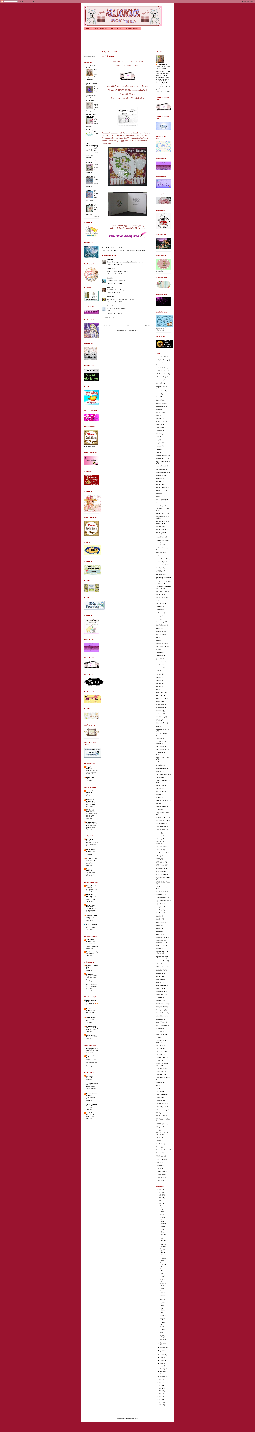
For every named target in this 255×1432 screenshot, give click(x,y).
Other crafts (159, 934)
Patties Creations (161, 945)
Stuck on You (89, 1078)
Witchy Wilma (160, 1177)
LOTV (158, 856)
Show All (97, 216)
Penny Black (159, 948)
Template (158, 1097)
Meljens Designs (161, 874)
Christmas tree (162, 1323)
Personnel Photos (161, 961)
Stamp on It (159, 1048)
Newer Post (107, 326)
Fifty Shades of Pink (162, 646)
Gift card (158, 680)
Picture (158, 964)
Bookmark (159, 430)
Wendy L (109, 287)
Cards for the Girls (161, 455)
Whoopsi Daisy (160, 1174)
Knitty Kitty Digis (161, 806)
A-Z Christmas (160, 367)
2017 (160, 1385)
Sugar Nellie (159, 1071)
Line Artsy (159, 839)
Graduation (159, 711)
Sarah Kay (159, 997)
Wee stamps (159, 1165)
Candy (158, 452)
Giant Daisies (162, 1309)
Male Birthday (160, 865)
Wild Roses (163, 1327)
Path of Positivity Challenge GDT (161, 941)
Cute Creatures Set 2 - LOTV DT (96, 106)
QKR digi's (159, 979)
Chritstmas (159, 493)
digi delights (159, 571)
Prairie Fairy (160, 976)
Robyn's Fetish (160, 991)
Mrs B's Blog (90, 100)
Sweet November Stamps (163, 1077)
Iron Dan (158, 771)
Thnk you (159, 1127)
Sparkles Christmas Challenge (91, 1094)
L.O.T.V (158, 809)
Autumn (158, 394)
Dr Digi (158, 606)
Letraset (158, 833)
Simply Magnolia (91, 1035)
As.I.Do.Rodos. (162, 64)
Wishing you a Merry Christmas (163, 1233)
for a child (159, 659)
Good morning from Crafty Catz (96, 195)
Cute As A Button (161, 552)
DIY (157, 600)
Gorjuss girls (160, 707)
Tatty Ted (159, 1091)
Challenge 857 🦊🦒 (92, 1003)
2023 (160, 1195)
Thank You (159, 1100)
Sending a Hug (160, 1010)
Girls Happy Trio (162, 1275)
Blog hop (159, 424)
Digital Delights (160, 597)
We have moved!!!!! (91, 1037)
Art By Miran (160, 383)
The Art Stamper (161, 1103)
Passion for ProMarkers (89, 840)
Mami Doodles (160, 868)
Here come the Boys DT (163, 729)
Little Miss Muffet (161, 846)
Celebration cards (161, 466)
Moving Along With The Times (92, 886)
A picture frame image (162, 363)
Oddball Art (159, 925)
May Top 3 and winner (92, 1050)
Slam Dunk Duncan (161, 1025)
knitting (158, 803)
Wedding (158, 1162)
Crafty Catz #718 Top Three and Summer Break (92, 977)
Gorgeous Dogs (160, 698)
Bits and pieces (162, 1280)
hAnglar (158, 720)
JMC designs (160, 777)
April (162, 1366)
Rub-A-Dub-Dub (161, 994)
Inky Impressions (161, 768)
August (162, 1355)
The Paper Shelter (91, 915)
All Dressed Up (160, 377)
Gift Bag (158, 677)
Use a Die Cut (90, 1012)
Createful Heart (160, 537)
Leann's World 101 (161, 820)
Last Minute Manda (162, 817)
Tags (157, 1088)
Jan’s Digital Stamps (162, 774)
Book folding (160, 427)
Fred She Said (160, 665)
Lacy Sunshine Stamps (162, 812)
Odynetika (159, 931)
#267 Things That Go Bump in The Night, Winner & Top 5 (92, 825)
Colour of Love (160, 499)
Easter (158, 616)
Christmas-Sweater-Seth (163, 1258)
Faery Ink (159, 628)
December (163, 1206)
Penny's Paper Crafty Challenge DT (162, 957)
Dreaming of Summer (96, 207)
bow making (159, 434)
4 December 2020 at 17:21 (114, 292)
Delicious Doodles (161, 565)
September (163, 1350)
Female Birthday (129, 250)
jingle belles (89, 1076)
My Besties (159, 903)
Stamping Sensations (92, 1048)
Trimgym (158, 1140)
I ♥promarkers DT (161, 749)
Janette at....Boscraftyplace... (92, 144)
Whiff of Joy (159, 1168)
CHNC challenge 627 (92, 1029)
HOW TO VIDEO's (101, 28)
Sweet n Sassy (160, 1074)
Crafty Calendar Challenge (91, 767)
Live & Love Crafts (161, 853)
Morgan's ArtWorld (161, 897)
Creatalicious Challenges (90, 800)
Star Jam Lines (160, 1057)
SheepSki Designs (161, 1013)
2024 (160, 1192)
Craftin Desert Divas (162, 513)
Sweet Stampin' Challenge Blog (90, 1009)
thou (157, 1130)
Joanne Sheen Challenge (163, 780)
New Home (159, 913)
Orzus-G (162, 1312)
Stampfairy (159, 1054)
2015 (160, 1391)
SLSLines (159, 1028)
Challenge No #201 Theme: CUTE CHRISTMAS (91, 815)
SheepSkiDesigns (140, 250)
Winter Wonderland (91, 985)
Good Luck (159, 695)
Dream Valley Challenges (90, 778)
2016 (160, 1388)
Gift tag (158, 683)
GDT (157, 671)
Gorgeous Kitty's (161, 704)
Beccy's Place (160, 403)
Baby (157, 397)
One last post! (90, 953)
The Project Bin (160, 1116)
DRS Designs (160, 613)
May (161, 1363)
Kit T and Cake (162, 1210)
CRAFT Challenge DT (162, 509)
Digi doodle (159, 574)
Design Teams (116, 28)
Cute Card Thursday (92, 952)
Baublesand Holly (163, 1284)
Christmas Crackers (161, 487)
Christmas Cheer (162, 1319)
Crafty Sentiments (161, 529)
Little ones (159, 849)
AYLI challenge (96, 133)
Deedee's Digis (160, 562)
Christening (159, 481)
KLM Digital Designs (162, 800)
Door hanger (160, 603)
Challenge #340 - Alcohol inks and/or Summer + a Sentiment (92, 944)
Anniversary (159, 380)
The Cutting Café (161, 1106)
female (158, 640)
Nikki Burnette (160, 922)
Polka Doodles (160, 970)
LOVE (158, 859)
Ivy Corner (163, 1339)
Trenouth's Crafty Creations (91, 161)
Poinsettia (163, 1315)
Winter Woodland (163, 1264)
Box (157, 437)
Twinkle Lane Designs (162, 1150)
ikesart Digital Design (162, 757)
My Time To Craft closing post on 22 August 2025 (91, 861)
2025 (160, 1189)
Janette (109, 259)
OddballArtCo (160, 928)
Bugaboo (158, 443)
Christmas (159, 484)
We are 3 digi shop (161, 1159)
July (161, 1357)
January (162, 1376)
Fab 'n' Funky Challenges (90, 905)
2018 (160, 1382)
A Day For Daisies (161, 360)
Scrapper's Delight (161, 1007)
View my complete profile (163, 91)
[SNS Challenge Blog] (94, 685)
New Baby (159, 910)
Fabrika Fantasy (161, 625)
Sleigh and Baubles (163, 1245)
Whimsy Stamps (160, 1171)
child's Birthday (160, 469)
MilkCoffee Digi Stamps (163, 882)
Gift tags (158, 686)
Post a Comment (109, 317)
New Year (159, 919)
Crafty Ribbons (160, 526)
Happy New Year (161, 723)
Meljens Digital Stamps (163, 877)
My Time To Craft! (91, 858)
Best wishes (159, 409)
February (162, 1371)
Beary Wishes (160, 400)
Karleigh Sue (160, 791)
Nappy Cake (159, 907)
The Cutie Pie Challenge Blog (90, 810)
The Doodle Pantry (161, 1110)
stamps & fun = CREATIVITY (90, 791)
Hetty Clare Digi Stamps (163, 734)
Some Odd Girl (160, 1031)
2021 (160, 1200)
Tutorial (158, 1147)
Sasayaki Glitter (160, 1000)
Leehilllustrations (161, 826)
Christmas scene (162, 1269)
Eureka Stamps (160, 622)
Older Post (148, 326)
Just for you (159, 785)
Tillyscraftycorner (91, 190)
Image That (159, 765)
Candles (158, 449)
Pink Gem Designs (161, 967)
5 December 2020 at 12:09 (114, 302)
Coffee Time (159, 496)
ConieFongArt (160, 506)
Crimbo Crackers (91, 1113)
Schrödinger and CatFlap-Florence (163, 1223)
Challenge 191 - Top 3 (92, 889)
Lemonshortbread (161, 829)
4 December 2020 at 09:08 (114, 264)
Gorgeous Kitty (160, 701)
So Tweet (162, 1329)
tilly (108, 278)
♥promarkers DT (161, 357)
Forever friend (160, 662)
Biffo (157, 415)
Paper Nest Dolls (161, 937)
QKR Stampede (160, 985)
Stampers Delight (161, 1051)
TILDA (158, 1137)
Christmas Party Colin (162, 1304)
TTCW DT (159, 1144)
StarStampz (159, 1060)
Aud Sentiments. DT (162, 386)
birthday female (160, 421)
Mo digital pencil (161, 891)
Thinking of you (160, 1123)
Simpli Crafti (90, 130)
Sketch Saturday (91, 1017)
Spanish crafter (90, 176)
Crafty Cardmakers (91, 822)
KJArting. (159, 797)
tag (157, 1085)
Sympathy (159, 1082)
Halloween (159, 714)
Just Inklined (160, 788)
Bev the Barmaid (161, 412)
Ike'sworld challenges (89, 869)
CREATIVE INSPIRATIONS (91, 895)
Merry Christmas (163, 1240)
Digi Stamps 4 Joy (161, 591)
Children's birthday (161, 472)
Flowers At (159, 655)
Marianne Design (161, 871)
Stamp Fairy (159, 1045)
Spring (158, 1037)
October (162, 1347)
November (163, 1343)
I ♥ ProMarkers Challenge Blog (90, 850)
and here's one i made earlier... (91, 115)
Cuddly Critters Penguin (163, 548)
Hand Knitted (160, 717)
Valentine (159, 1153)
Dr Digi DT (159, 609)
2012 (160, 1399)
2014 (160, 1394)
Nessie (161, 1332)
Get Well (158, 674)
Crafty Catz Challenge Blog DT (115, 250)
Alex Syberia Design (162, 374)
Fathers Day (159, 631)
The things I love (91, 204)
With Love (159, 1180)
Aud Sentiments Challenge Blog (90, 940)
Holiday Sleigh (162, 1336)
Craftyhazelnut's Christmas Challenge (92, 1027)
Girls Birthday (160, 692)
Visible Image (160, 1156)
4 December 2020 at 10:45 (114, 283)
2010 (160, 1405)
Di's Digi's (159, 568)
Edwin (158, 619)
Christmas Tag (160, 490)
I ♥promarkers (160, 746)
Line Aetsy (159, 836)
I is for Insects (90, 969)
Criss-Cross (159, 545)
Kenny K (158, 794)
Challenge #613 (90, 853)
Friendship (159, 668)
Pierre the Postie (162, 1291)
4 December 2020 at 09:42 (114, 274)
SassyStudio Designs (162, 1004)
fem (157, 637)
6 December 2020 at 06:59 (114, 313)
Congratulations (160, 503)
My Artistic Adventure (162, 900)
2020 (160, 1203)
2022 (160, 1198)
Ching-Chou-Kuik (161, 475)
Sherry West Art (160, 1022)
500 (87, 794)
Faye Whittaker (160, 634)
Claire (108, 306)
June (161, 1360)
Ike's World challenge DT (163, 752)
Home (88, 28)
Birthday (158, 418)
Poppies (162, 1288)
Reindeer (162, 1299)
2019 (160, 1379)
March (162, 1369)
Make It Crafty (160, 862)
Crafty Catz (89, 974)
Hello (157, 726)
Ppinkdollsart (160, 973)
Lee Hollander (160, 823)
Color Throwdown (91, 924)
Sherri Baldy (159, 1019)
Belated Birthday (161, 406)
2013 (160, 1396)
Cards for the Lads (161, 458)
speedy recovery (160, 1034)
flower (158, 649)
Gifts (157, 689)
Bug (157, 440)
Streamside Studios (161, 1068)
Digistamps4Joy (160, 594)
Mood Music (159, 894)
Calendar (159, 446)
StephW (109, 296)
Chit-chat (159, 478)
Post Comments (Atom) (131, 330)
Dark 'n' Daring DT (161, 559)
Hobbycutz (159, 738)
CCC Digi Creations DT (163, 461)
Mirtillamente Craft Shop (163, 887)
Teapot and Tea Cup (162, 1094)
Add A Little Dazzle (161, 371)
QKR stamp (159, 982)
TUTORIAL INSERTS (132, 28)
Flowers (158, 652)
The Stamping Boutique (163, 1119)
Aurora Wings (160, 391)
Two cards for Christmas (163, 1251)
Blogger (135, 1418)
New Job (158, 916)
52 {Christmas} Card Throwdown (92, 1084)
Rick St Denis (160, 988)
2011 (160, 1402)
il (156, 762)
